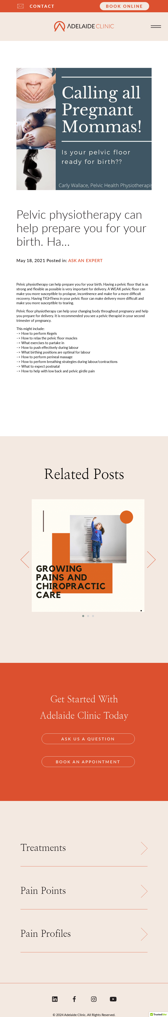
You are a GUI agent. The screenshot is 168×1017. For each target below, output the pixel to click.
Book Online (124, 6)
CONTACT (42, 6)
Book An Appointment (88, 762)
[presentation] (24, 560)
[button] (83, 616)
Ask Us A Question (88, 739)
